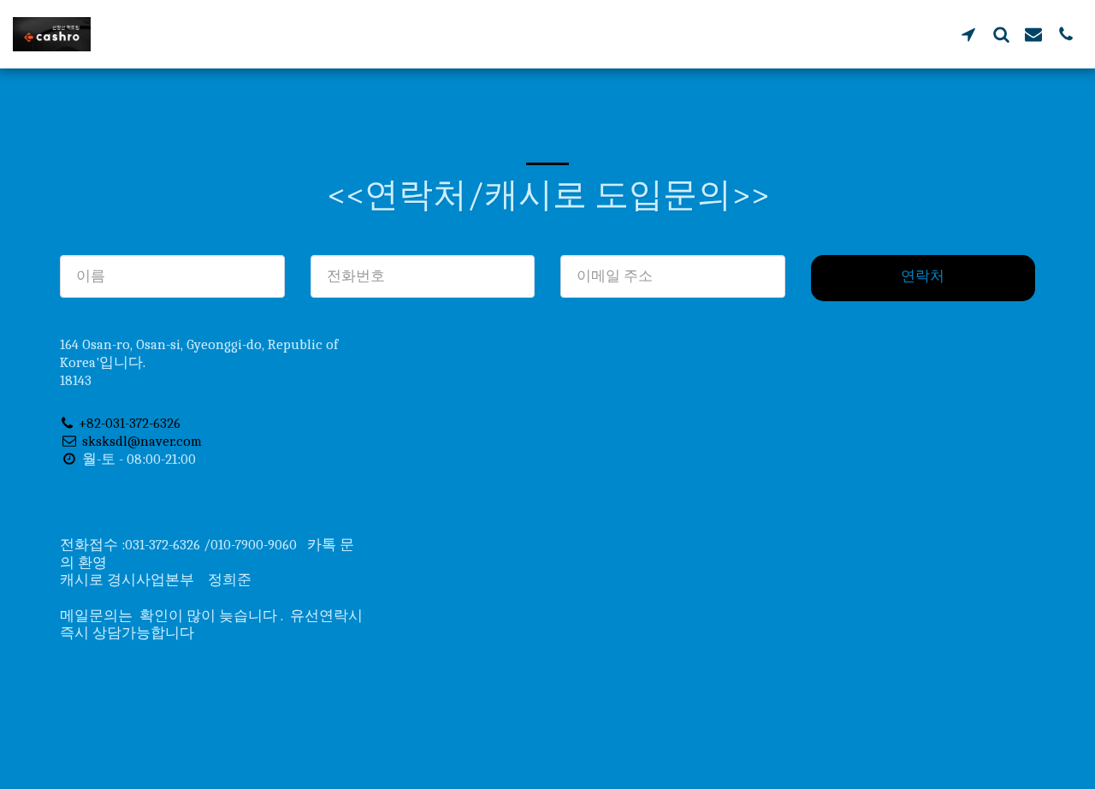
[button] (968, 34)
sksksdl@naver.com (142, 441)
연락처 (922, 276)
